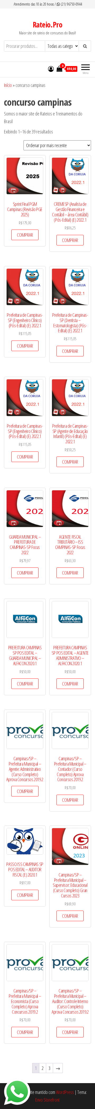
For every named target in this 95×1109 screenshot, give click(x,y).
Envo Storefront (47, 1100)
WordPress (65, 1092)
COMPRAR (25, 235)
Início (8, 85)
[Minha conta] (51, 69)
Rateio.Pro (47, 25)
